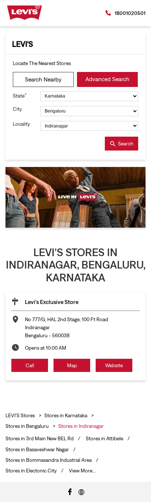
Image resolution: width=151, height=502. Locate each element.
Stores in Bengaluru (27, 426)
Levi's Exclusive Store (51, 301)
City (17, 109)
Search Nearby (43, 79)
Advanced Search (107, 79)
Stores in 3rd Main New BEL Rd (39, 438)
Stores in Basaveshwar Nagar (37, 449)
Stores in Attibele (104, 438)
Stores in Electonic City (31, 471)
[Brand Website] (81, 491)
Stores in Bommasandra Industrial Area (48, 460)
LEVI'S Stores (20, 415)
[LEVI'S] (24, 12)
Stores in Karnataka (65, 415)
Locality (21, 124)
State (20, 95)
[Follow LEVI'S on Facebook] (70, 491)
